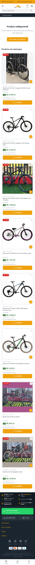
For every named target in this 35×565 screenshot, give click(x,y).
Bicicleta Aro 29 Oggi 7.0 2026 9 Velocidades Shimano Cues (15, 309)
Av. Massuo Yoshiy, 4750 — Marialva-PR (21, 555)
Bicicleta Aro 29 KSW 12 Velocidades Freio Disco (16, 363)
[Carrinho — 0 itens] (31, 6)
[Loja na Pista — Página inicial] (17, 6)
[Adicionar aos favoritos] (31, 54)
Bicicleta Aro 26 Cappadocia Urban (12, 472)
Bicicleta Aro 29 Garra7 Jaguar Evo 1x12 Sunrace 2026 (16, 144)
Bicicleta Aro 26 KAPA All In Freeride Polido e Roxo (17, 253)
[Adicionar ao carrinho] (30, 81)
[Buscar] (31, 10)
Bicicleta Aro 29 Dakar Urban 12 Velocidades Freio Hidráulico (17, 199)
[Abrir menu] (3, 6)
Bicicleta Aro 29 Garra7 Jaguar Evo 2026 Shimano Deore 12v (16, 89)
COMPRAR (18, 102)
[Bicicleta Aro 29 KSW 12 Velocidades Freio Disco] (17, 344)
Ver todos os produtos (17, 39)
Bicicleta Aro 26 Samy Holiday (11, 417)
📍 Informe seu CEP (7, 15)
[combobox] (16, 10)
